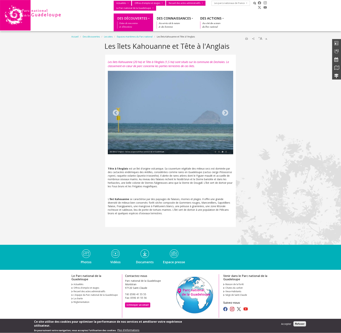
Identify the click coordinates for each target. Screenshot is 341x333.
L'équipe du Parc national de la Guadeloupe (96, 294)
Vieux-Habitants (233, 291)
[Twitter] (259, 7)
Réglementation (81, 302)
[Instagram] (265, 3)
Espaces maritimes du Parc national (135, 36)
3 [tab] (222, 152)
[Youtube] (265, 7)
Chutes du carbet (234, 287)
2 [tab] (219, 152)
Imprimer (246, 38)
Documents (145, 262)
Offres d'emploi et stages (147, 3)
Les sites (108, 36)
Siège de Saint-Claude (236, 294)
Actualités (121, 3)
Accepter (286, 324)
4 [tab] (226, 152)
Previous (115, 113)
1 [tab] (215, 152)
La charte (78, 298)
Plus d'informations (128, 330)
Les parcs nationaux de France (229, 3)
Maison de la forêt (234, 284)
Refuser (299, 323)
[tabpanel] (170, 113)
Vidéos (115, 262)
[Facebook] (259, 3)
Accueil (75, 36)
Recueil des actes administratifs (184, 3)
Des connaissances (174, 18)
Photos (86, 262)
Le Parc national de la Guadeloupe (133, 8)
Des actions (210, 18)
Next (225, 113)
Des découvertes (132, 18)
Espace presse (174, 262)
